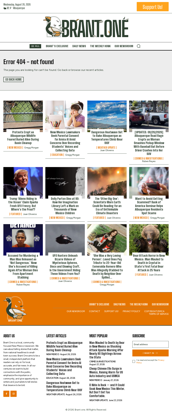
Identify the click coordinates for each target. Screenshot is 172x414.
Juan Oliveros (107, 150)
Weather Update (106, 147)
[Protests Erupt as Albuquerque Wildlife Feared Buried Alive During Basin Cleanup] (23, 116)
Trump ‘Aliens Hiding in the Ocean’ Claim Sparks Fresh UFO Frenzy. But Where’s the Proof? (23, 204)
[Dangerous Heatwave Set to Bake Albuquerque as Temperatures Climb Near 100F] (107, 116)
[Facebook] (6, 394)
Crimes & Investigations (148, 158)
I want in (148, 353)
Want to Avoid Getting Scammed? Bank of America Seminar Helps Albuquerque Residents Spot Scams (149, 206)
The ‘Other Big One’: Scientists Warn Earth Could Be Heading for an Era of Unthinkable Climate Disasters (107, 206)
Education (57, 154)
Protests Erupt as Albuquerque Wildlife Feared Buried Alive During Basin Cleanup (23, 137)
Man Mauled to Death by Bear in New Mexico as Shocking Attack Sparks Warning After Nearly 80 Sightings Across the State (106, 350)
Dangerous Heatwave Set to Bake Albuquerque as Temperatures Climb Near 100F (107, 137)
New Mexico (15, 147)
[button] (139, 46)
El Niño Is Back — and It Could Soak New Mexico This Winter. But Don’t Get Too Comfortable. (107, 390)
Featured (15, 214)
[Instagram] (13, 394)
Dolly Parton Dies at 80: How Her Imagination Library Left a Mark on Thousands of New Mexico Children (65, 206)
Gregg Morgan (31, 147)
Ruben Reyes (149, 161)
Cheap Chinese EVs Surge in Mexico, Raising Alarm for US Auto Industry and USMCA (106, 372)
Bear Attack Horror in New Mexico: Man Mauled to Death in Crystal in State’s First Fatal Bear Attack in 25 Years (149, 263)
